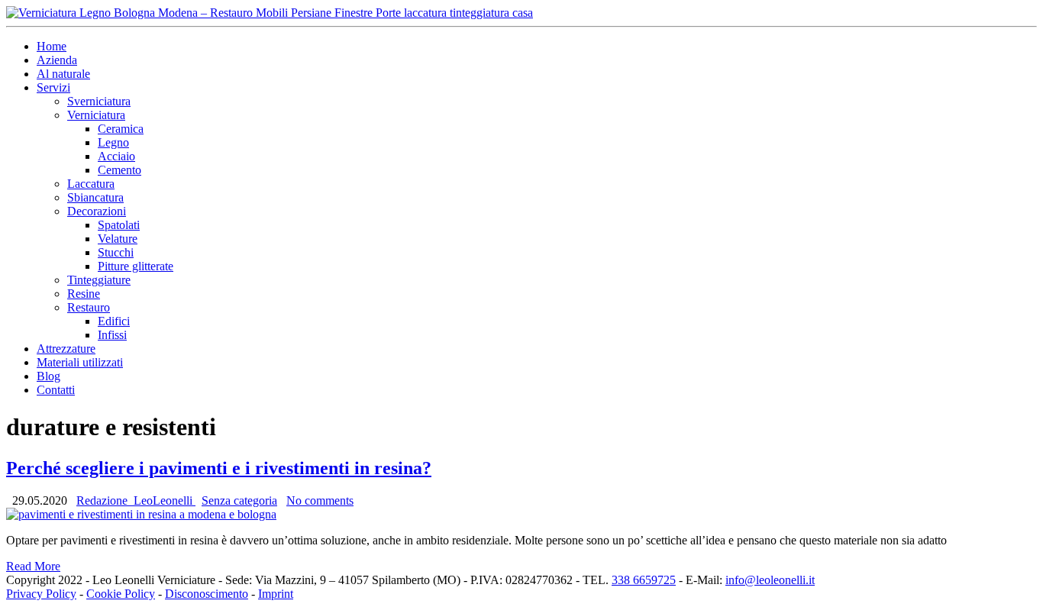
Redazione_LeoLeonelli (135, 500)
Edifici (114, 321)
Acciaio (116, 156)
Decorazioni (96, 211)
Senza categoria (239, 500)
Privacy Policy (41, 593)
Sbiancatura (95, 197)
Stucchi (116, 252)
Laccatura (91, 183)
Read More (33, 566)
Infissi (112, 334)
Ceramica (121, 128)
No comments (320, 500)
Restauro (88, 307)
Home (51, 46)
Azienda (57, 59)
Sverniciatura (99, 101)
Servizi (53, 87)
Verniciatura (96, 114)
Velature (117, 238)
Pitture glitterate (135, 266)
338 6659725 (644, 579)
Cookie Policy (120, 593)
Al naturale (63, 73)
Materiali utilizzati (80, 362)
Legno (113, 142)
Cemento (119, 169)
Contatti (56, 389)
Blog (48, 376)
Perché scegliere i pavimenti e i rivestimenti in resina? (218, 468)
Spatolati (119, 224)
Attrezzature (66, 348)
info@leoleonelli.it (770, 579)
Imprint (275, 593)
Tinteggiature (99, 279)
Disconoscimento (206, 593)
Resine (83, 293)
